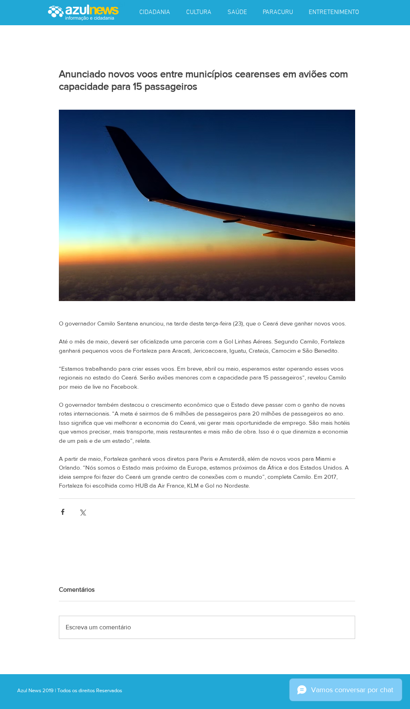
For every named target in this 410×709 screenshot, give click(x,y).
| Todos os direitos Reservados (88, 690)
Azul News (29, 690)
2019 (48, 690)
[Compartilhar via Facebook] (62, 512)
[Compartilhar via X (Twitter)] (82, 512)
